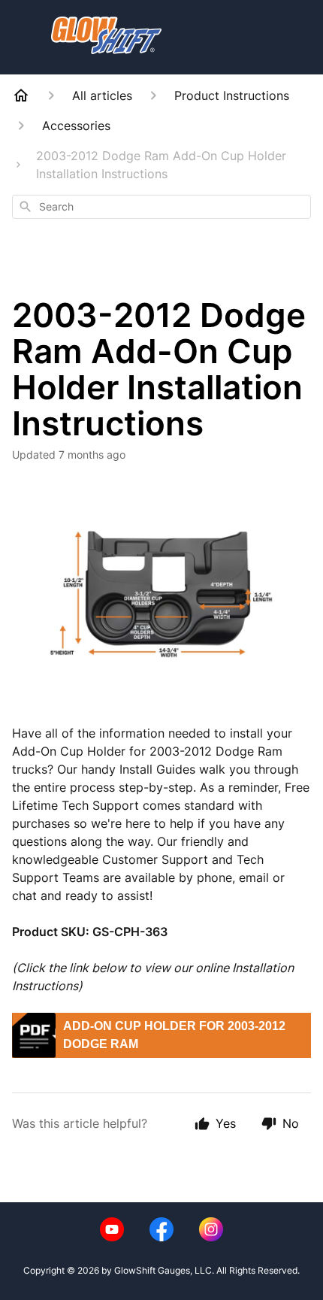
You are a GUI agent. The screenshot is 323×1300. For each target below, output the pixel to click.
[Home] (21, 95)
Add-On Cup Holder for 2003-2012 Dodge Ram (174, 1035)
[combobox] (161, 207)
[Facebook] (161, 1229)
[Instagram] (211, 1229)
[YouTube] (112, 1229)
